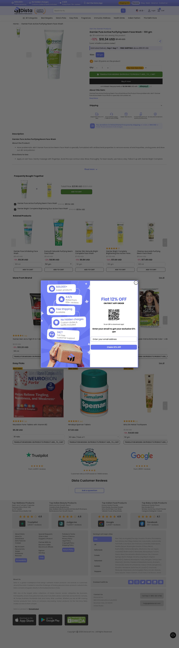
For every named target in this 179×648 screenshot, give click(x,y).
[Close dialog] (136, 283)
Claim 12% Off (114, 347)
